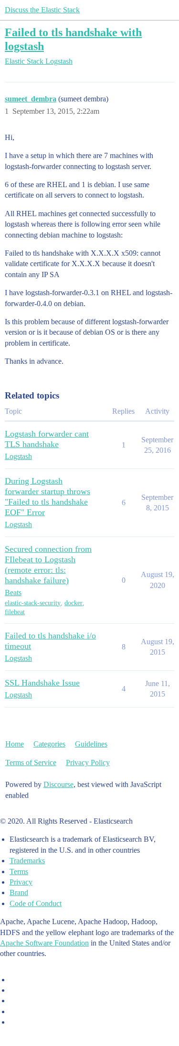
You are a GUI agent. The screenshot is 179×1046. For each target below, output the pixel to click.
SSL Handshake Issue (42, 682)
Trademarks (27, 861)
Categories (49, 744)
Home (14, 744)
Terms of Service (30, 762)
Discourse (58, 784)
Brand (19, 892)
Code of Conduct (36, 903)
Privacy (21, 882)
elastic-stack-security (33, 603)
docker (73, 603)
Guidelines (91, 744)
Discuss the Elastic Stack (42, 10)
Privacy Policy (88, 762)
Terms (19, 871)
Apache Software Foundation (44, 943)
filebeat (15, 612)
